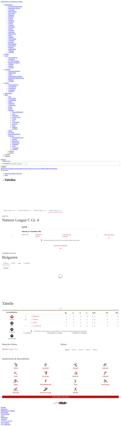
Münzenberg (12, 34)
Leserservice (12, 88)
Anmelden (10, 168)
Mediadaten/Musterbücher (16, 78)
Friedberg (11, 22)
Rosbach (11, 47)
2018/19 (95, 350)
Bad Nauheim (12, 11)
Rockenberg (12, 45)
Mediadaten (4, 417)
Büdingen (11, 15)
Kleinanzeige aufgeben (15, 76)
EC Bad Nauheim (13, 61)
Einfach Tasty (16, 117)
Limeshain (11, 32)
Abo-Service (36, 168)
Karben (10, 28)
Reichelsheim (12, 44)
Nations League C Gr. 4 (11, 349)
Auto (13, 114)
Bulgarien (38, 235)
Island (37, 236)
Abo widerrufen (5, 424)
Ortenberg (11, 40)
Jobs (2, 168)
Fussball (10, 66)
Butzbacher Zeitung (14, 8)
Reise (13, 125)
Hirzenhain (11, 27)
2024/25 (74, 350)
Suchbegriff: (6, 163)
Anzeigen (4, 419)
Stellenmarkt (12, 73)
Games (14, 119)
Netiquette (15, 144)
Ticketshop (54, 168)
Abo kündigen (5, 422)
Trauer (10, 74)
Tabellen (10, 64)
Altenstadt (11, 10)
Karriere (14, 124)
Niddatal (10, 37)
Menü (2, 159)
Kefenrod (11, 30)
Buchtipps (15, 115)
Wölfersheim (12, 49)
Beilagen (11, 79)
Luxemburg (67, 235)
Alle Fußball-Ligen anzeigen (61, 397)
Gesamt (6, 268)
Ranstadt (11, 42)
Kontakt (14, 139)
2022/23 (81, 350)
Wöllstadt (11, 51)
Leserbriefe (11, 90)
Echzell (10, 18)
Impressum (15, 141)
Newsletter (15, 148)
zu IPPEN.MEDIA (45, 168)
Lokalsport (11, 59)
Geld (13, 120)
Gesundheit (15, 122)
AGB (13, 146)
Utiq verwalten (5, 414)
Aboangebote (12, 86)
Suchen (4, 167)
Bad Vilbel (11, 13)
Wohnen (14, 127)
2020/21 (88, 350)
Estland (65, 236)
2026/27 (67, 350)
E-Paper (29, 168)
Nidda (10, 35)
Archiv (25, 168)
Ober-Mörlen (12, 39)
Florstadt (11, 20)
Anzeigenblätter (18, 168)
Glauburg (11, 25)
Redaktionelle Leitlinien (8, 411)
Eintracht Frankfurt (14, 62)
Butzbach (11, 16)
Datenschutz (15, 142)
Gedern (10, 23)
